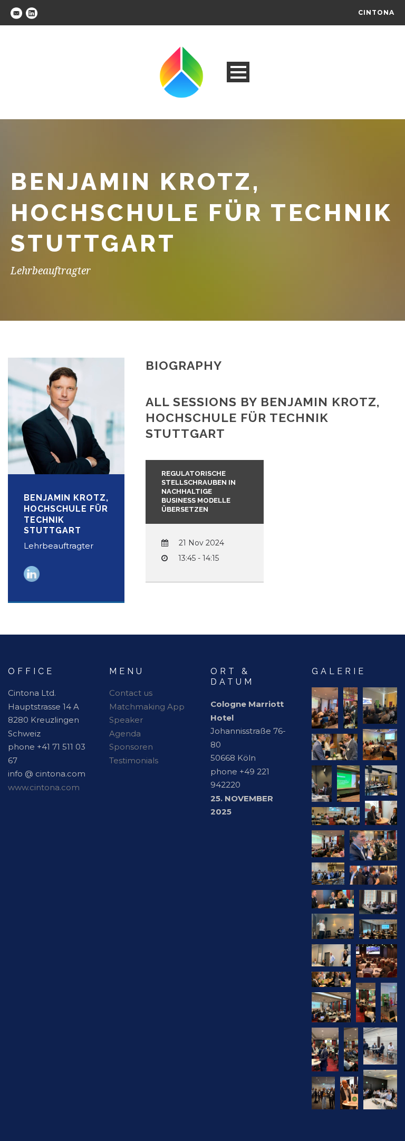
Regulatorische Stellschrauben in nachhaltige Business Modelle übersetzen (198, 491)
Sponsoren (131, 747)
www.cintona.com (44, 787)
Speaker (126, 720)
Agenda (125, 733)
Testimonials (133, 760)
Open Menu (238, 72)
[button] (325, 707)
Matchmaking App (147, 707)
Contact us (130, 693)
